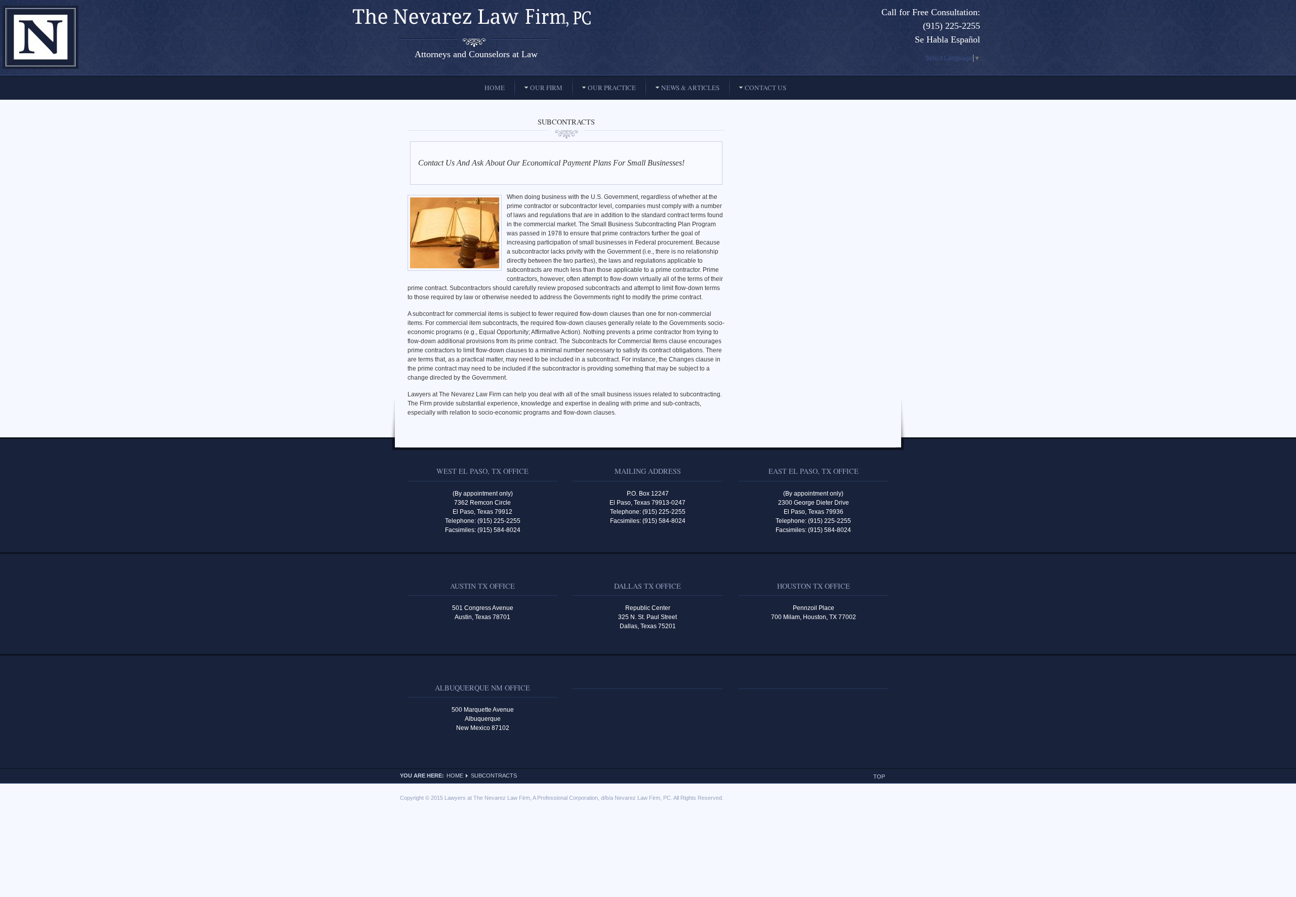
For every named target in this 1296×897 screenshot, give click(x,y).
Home (494, 87)
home (455, 775)
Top (879, 776)
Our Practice (612, 87)
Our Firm (546, 87)
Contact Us (765, 87)
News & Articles (690, 87)
